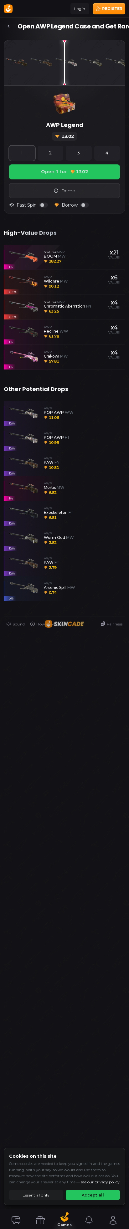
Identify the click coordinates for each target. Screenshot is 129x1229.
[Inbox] (89, 1220)
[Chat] (16, 1220)
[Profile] (113, 1220)
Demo (68, 190)
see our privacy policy (100, 1182)
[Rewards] (40, 1220)
